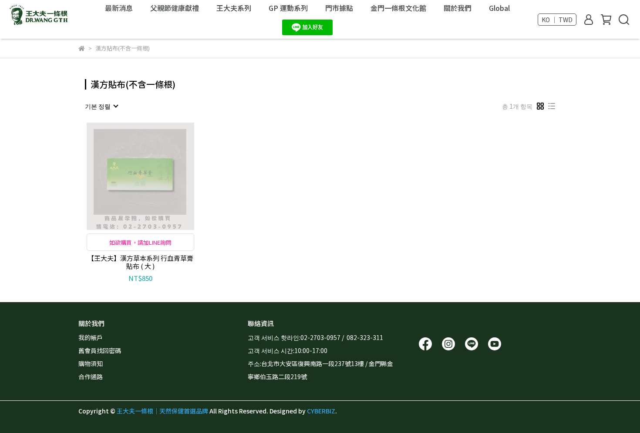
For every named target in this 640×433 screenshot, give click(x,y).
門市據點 (339, 8)
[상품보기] (128, 176)
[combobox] (101, 106)
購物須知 (90, 363)
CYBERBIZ (321, 410)
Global (499, 8)
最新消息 (119, 8)
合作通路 (90, 376)
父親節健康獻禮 (174, 8)
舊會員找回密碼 (99, 350)
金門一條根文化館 (398, 8)
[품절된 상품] (153, 176)
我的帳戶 (90, 337)
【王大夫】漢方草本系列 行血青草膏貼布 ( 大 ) (140, 262)
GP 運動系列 (288, 8)
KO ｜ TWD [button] (557, 19)
